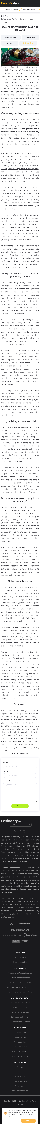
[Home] (2, 16)
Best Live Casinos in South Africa (20, 992)
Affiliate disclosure (20, 1081)
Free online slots (20, 1042)
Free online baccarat (20, 1051)
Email (5, 772)
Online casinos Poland (20, 1007)
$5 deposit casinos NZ (30, 9)
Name (5, 762)
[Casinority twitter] (24, 831)
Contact (20, 1067)
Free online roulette (20, 1047)
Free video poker (20, 1033)
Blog (6, 16)
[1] (23, 43)
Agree (28, 1121)
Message (7, 781)
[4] (30, 43)
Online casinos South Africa (20, 1003)
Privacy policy (20, 1086)
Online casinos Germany (20, 1017)
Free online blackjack (20, 1056)
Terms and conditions (20, 1091)
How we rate (20, 1077)
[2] (26, 43)
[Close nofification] (37, 1109)
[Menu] (37, 3)
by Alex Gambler (10, 37)
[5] (33, 43)
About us (20, 1072)
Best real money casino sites (20, 978)
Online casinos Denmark (20, 1012)
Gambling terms (20, 957)
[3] (28, 43)
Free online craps (20, 1037)
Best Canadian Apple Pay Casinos (20, 987)
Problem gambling (20, 962)
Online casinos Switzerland (20, 1022)
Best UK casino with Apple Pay (20, 982)
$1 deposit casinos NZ (11, 9)
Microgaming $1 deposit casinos (20, 973)
